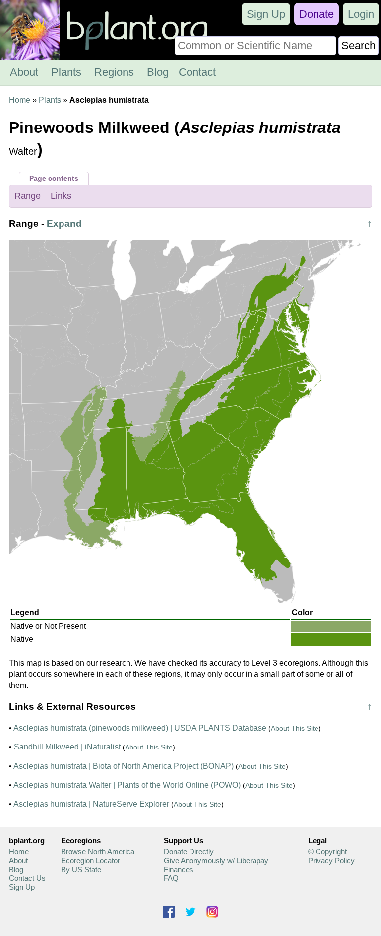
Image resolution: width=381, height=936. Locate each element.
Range (27, 196)
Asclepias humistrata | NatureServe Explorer (91, 804)
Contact (197, 72)
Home (19, 100)
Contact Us (27, 878)
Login (361, 14)
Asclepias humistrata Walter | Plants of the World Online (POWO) (127, 785)
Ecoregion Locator (90, 860)
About (24, 72)
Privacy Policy (331, 860)
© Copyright (327, 851)
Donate (316, 14)
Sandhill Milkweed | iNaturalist (67, 747)
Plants (66, 72)
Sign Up (266, 14)
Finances (178, 869)
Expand (64, 223)
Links (61, 196)
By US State (81, 869)
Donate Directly (189, 851)
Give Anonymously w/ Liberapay (216, 860)
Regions (114, 72)
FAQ (171, 878)
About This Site (294, 728)
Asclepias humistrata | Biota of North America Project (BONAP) (123, 766)
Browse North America (97, 851)
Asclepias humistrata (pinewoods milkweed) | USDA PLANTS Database (139, 728)
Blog (158, 72)
